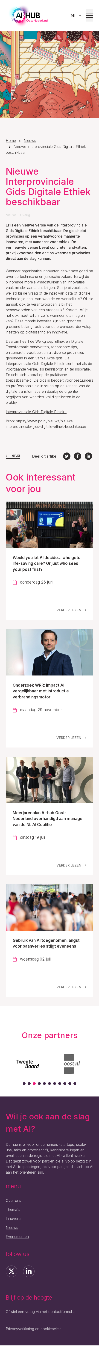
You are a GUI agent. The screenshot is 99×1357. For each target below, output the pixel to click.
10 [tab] (69, 1083)
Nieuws (30, 140)
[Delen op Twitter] (66, 456)
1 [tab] (24, 1083)
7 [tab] (54, 1083)
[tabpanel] (40, 1064)
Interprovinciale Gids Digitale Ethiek (36, 411)
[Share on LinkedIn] (88, 456)
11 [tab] (74, 1083)
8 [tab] (59, 1083)
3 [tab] (34, 1083)
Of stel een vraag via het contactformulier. (41, 1311)
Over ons (13, 1200)
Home (11, 140)
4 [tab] (39, 1083)
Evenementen (17, 1236)
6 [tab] (49, 1083)
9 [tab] (64, 1083)
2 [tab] (29, 1083)
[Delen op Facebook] (77, 456)
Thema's (13, 1209)
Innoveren (14, 1218)
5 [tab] (44, 1083)
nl (74, 15)
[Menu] (89, 15)
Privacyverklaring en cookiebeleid (33, 1328)
